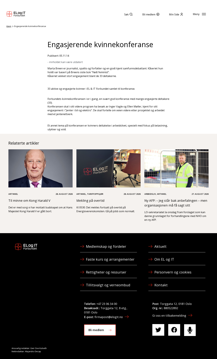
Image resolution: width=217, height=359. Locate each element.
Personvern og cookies (172, 272)
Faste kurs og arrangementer (110, 259)
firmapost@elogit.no (109, 317)
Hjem (8, 26)
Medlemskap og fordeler (106, 246)
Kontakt (161, 285)
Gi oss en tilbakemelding (169, 315)
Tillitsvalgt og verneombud (108, 285)
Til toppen (197, 349)
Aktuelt (160, 246)
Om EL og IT (164, 259)
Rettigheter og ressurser (106, 272)
